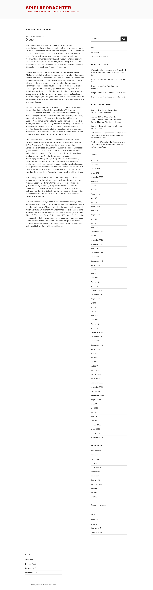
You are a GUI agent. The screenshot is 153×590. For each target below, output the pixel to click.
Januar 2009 (95, 429)
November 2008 (97, 437)
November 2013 (97, 240)
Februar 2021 (95, 169)
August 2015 (95, 215)
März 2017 (94, 202)
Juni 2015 (94, 219)
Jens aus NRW (96, 117)
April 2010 (94, 366)
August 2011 (95, 299)
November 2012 (97, 253)
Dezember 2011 (96, 290)
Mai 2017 (94, 198)
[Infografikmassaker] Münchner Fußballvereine (108, 93)
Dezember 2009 (97, 383)
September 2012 (97, 261)
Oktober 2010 (96, 341)
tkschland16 (95, 480)
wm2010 (94, 497)
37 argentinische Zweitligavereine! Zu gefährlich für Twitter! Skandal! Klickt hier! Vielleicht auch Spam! (108, 72)
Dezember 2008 (97, 433)
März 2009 (95, 421)
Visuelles (94, 493)
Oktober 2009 (96, 391)
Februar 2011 (95, 324)
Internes (94, 463)
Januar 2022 (95, 160)
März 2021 (94, 164)
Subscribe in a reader (99, 505)
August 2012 (95, 265)
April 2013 (94, 248)
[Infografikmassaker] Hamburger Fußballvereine (109, 97)
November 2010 (97, 337)
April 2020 (94, 181)
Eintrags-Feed (96, 524)
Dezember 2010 (97, 332)
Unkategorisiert (96, 484)
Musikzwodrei (96, 467)
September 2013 (97, 244)
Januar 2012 (95, 286)
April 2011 (94, 316)
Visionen (94, 488)
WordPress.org (96, 532)
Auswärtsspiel (96, 451)
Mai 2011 (94, 311)
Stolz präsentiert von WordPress (43, 585)
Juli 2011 (94, 303)
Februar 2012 (95, 282)
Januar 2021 (95, 173)
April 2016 (94, 211)
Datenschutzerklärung (99, 57)
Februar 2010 (96, 374)
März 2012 (94, 278)
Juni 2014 (94, 236)
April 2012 (94, 274)
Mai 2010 (94, 362)
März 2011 (94, 320)
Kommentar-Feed (97, 528)
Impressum (95, 53)
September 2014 (97, 232)
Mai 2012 (94, 269)
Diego (30, 39)
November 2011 (96, 295)
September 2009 (97, 395)
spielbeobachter (48, 7)
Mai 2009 (94, 412)
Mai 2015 (94, 223)
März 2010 (95, 370)
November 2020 (97, 177)
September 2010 (97, 345)
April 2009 (94, 416)
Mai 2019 (94, 185)
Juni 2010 (94, 358)
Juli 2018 (94, 190)
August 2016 (95, 206)
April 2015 (94, 227)
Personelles (95, 472)
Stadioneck (95, 110)
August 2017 (95, 194)
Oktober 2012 (96, 257)
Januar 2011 (95, 328)
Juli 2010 (94, 353)
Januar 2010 (95, 379)
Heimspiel (94, 455)
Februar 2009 (96, 425)
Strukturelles (95, 476)
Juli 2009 (94, 404)
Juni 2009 (94, 408)
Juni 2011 (94, 307)
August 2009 (96, 400)
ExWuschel (95, 133)
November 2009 (97, 387)
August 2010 (95, 349)
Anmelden (94, 520)
